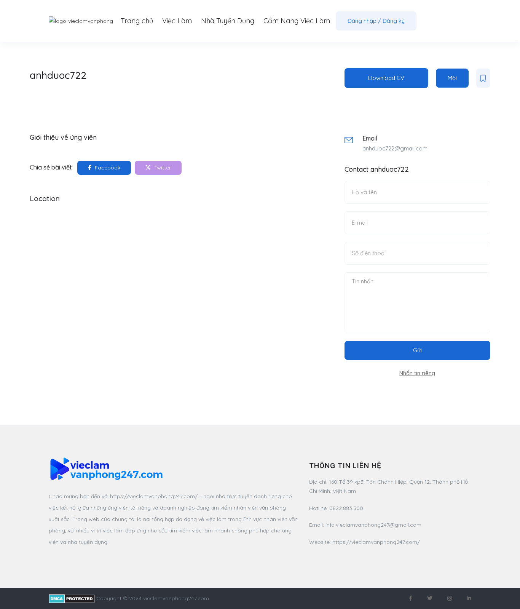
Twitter (162, 167)
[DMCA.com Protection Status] (72, 598)
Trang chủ (137, 20)
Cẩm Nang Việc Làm (296, 20)
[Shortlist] (483, 78)
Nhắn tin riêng (417, 373)
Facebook (106, 167)
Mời (452, 78)
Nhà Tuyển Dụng (227, 20)
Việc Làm (177, 20)
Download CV (386, 78)
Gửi (417, 350)
